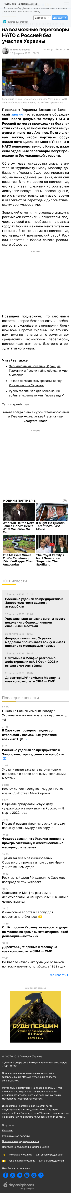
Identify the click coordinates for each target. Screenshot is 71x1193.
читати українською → (56, 49)
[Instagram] (26, 1175)
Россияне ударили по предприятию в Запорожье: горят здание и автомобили (33, 750)
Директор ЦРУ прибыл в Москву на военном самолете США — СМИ (29, 947)
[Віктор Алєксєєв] (5, 53)
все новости (57, 975)
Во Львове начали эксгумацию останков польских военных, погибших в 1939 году (33, 962)
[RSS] (41, 1175)
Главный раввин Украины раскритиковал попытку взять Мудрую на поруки (33, 824)
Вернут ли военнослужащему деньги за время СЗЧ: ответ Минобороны (32, 789)
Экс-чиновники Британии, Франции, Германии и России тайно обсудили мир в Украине (38, 370)
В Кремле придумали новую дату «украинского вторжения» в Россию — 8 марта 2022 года (33, 806)
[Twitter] (12, 1175)
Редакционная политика (16, 1135)
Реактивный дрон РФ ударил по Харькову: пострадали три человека (34, 878)
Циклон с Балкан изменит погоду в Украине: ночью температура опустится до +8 (34, 713)
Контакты (7, 1130)
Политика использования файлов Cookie (25, 1146)
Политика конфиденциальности (20, 1141)
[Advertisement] (35, 282)
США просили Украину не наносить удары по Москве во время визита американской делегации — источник (35, 930)
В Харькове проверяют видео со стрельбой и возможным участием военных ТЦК (29, 733)
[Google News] (34, 1175)
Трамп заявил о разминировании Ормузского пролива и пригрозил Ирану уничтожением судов (33, 861)
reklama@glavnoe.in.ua (22, 1160)
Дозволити (59, 17)
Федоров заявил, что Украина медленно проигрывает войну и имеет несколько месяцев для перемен (33, 841)
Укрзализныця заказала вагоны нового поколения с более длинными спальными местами (34, 772)
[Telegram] (19, 1175)
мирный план (19, 404)
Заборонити (42, 17)
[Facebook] (5, 1175)
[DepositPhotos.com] (18, 1186)
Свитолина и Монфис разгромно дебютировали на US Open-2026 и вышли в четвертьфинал (35, 895)
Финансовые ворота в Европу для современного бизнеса (27, 912)
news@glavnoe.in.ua (20, 1154)
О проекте (8, 1125)
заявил (17, 114)
